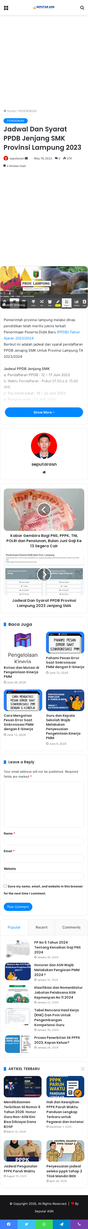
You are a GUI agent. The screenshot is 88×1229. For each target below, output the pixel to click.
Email (9, 851)
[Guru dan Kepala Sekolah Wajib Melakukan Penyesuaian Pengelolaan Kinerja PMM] (65, 700)
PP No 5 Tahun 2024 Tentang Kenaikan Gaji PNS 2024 (57, 947)
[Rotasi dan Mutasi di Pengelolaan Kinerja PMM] (23, 647)
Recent (41, 927)
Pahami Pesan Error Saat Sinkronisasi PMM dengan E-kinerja (65, 662)
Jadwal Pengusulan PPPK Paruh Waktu (20, 1169)
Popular (14, 927)
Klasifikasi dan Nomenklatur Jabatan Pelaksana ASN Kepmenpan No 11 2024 (58, 992)
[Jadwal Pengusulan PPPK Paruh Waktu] (23, 1151)
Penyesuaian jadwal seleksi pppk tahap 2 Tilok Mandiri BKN (64, 1171)
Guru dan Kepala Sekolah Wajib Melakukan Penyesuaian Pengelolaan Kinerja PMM (63, 726)
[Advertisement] (44, 61)
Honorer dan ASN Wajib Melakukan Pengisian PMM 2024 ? (57, 970)
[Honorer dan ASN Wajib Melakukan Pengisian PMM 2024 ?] (18, 971)
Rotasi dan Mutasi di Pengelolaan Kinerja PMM (21, 672)
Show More (43, 412)
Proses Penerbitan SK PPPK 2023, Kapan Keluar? (57, 1040)
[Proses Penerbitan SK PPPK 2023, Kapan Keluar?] (18, 1044)
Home (11, 111)
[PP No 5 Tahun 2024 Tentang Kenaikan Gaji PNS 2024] (18, 949)
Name (9, 833)
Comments (71, 927)
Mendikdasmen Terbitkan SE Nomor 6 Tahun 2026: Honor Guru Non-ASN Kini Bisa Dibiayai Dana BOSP (22, 1114)
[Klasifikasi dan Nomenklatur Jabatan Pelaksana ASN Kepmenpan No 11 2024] (18, 994)
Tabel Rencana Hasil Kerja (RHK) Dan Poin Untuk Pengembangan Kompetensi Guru (56, 1017)
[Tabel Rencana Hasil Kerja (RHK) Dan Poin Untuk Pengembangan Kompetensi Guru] (18, 1016)
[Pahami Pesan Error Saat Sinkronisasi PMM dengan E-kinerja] (65, 642)
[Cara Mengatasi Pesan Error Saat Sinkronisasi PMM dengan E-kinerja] (23, 700)
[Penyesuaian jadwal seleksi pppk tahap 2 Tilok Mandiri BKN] (65, 1151)
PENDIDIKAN (28, 111)
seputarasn (17, 158)
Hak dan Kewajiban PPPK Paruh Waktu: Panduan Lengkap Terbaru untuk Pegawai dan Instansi (65, 1112)
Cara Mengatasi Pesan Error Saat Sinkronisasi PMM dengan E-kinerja (19, 722)
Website (10, 869)
